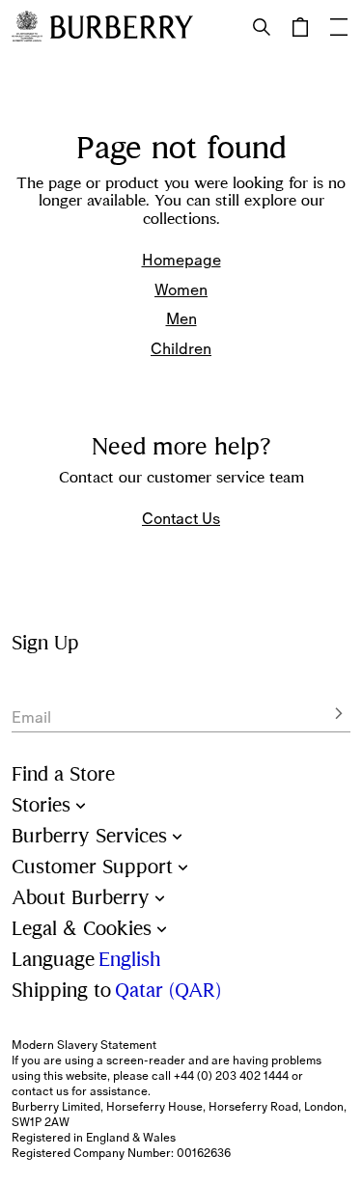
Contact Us (181, 518)
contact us (40, 1091)
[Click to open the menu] (338, 27)
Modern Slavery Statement (84, 1045)
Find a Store (63, 774)
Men (181, 318)
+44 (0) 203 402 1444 (231, 1076)
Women (181, 289)
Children (181, 348)
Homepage (181, 259)
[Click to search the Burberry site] (261, 27)
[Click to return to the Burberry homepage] (121, 27)
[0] (300, 27)
